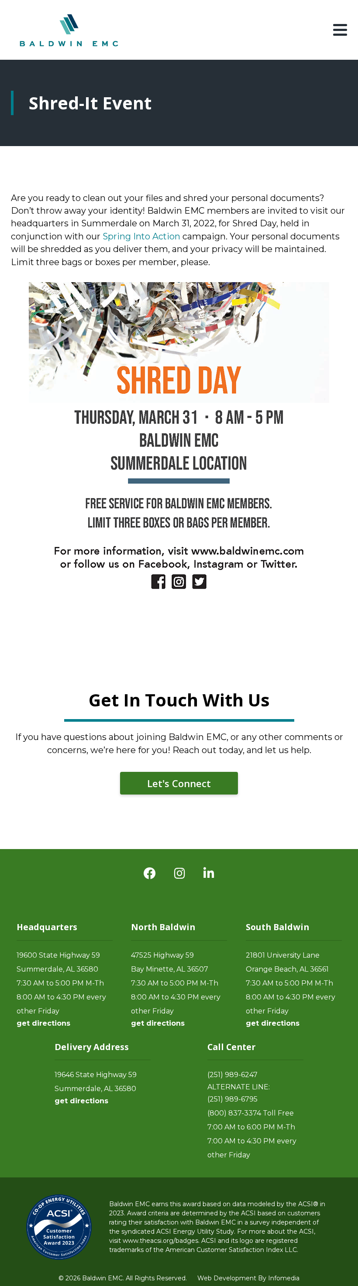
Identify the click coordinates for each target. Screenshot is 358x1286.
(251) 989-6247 (232, 1075)
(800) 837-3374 (234, 1113)
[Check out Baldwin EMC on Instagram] (179, 873)
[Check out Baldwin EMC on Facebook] (149, 873)
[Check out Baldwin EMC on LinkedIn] (209, 873)
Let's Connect (179, 783)
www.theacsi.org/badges (160, 1241)
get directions (43, 1023)
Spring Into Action (141, 236)
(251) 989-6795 (232, 1099)
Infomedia (283, 1278)
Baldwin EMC (70, 29)
